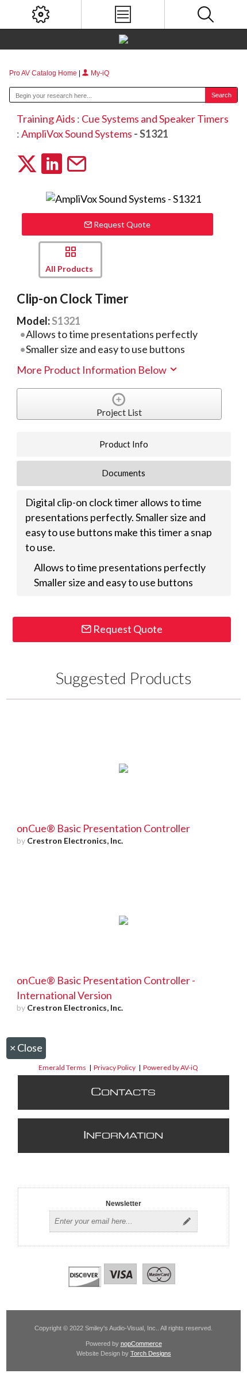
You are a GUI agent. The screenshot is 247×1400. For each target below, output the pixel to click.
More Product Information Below (92, 369)
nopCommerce (141, 1343)
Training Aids (46, 118)
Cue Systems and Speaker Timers (155, 118)
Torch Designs (150, 1353)
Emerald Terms (62, 1067)
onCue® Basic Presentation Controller (103, 828)
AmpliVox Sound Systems (76, 133)
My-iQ (99, 73)
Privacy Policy (115, 1067)
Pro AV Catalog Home (44, 73)
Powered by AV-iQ (170, 1067)
